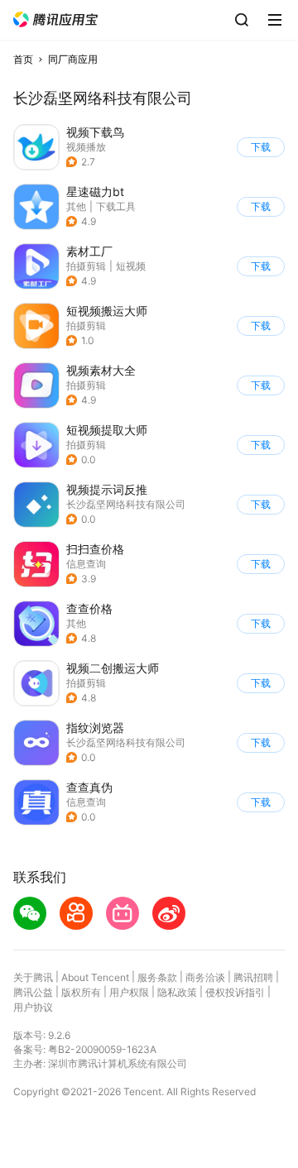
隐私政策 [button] (177, 992)
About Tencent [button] (95, 977)
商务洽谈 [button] (205, 977)
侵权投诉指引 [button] (235, 992)
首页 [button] (23, 59)
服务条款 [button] (157, 977)
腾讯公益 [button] (33, 992)
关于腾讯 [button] (33, 977)
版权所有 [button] (81, 992)
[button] (55, 19)
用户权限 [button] (129, 992)
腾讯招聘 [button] (253, 977)
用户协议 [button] (33, 1007)
